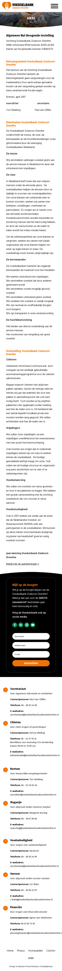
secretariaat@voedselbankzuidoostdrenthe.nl (34, 714)
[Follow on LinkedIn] (20, 625)
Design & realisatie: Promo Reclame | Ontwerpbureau (31, 966)
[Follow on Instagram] (26, 625)
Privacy (21, 950)
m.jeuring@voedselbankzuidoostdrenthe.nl (33, 828)
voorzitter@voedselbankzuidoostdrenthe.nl (33, 794)
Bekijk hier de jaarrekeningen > (22, 563)
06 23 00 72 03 (28, 923)
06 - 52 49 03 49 (29, 785)
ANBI (31, 958)
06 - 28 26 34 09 (29, 705)
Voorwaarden (35, 950)
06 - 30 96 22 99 (29, 890)
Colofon (50, 950)
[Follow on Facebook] (14, 625)
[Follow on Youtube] (32, 625)
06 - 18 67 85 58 (29, 818)
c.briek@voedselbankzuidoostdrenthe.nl (31, 899)
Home (10, 950)
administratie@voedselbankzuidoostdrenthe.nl (35, 755)
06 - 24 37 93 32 (28, 738)
